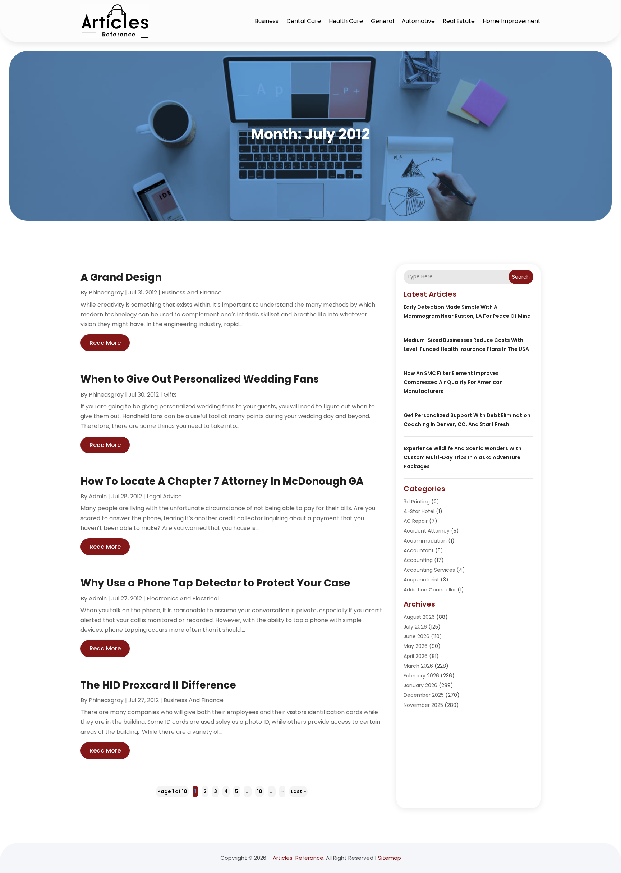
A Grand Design (121, 277)
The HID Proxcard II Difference (158, 685)
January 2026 (420, 685)
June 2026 (416, 636)
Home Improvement (511, 21)
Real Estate (459, 21)
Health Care (346, 21)
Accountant (419, 550)
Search (521, 276)
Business (267, 21)
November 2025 (423, 705)
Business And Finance (192, 292)
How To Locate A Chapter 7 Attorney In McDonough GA (222, 481)
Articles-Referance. (299, 857)
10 (259, 791)
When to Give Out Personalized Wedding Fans (199, 379)
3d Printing (417, 501)
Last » (298, 791)
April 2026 (416, 656)
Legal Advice (164, 496)
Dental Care (303, 21)
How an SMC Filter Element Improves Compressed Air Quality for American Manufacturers (453, 382)
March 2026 (418, 665)
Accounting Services (429, 569)
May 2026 (416, 646)
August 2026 (419, 617)
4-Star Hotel (419, 511)
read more (105, 343)
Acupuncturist (421, 579)
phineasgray (106, 292)
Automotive (418, 21)
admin (98, 496)
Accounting (418, 560)
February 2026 (421, 675)
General (382, 21)
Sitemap (389, 857)
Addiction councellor (430, 589)
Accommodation (425, 540)
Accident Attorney (427, 530)
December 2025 (424, 695)
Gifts (170, 394)
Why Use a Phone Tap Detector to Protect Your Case (215, 583)
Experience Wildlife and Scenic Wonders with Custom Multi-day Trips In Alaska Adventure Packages (462, 457)
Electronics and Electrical (183, 598)
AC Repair (416, 521)
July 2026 (415, 626)
